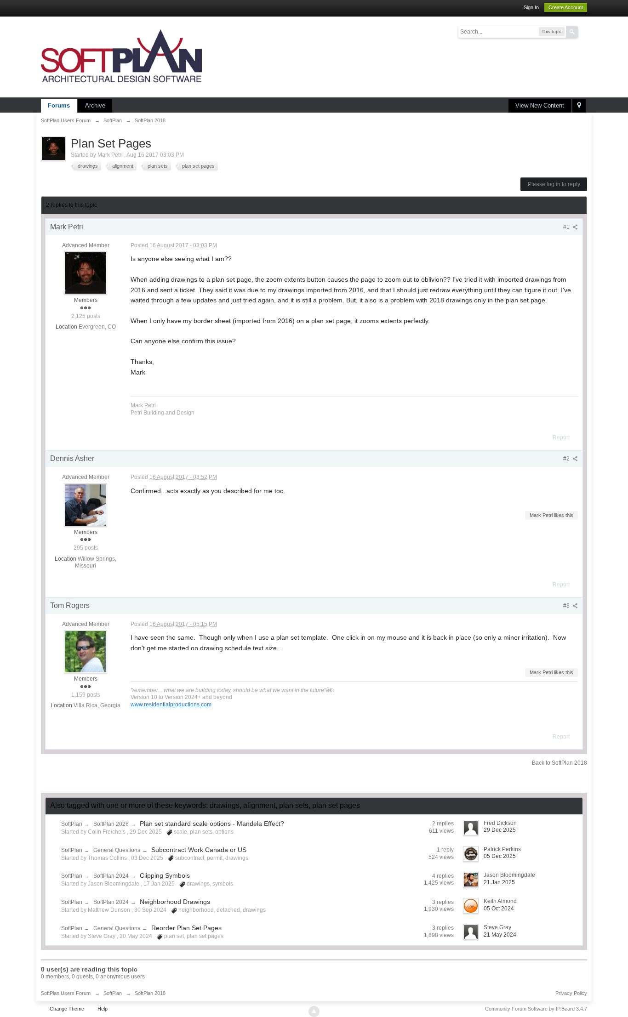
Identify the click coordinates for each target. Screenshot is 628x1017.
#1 (567, 227)
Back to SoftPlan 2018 (559, 763)
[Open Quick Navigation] (579, 106)
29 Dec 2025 (500, 830)
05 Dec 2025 (500, 856)
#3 (567, 605)
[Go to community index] (121, 56)
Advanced (583, 31)
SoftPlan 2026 (111, 824)
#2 (567, 458)
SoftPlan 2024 (111, 876)
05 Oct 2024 (499, 908)
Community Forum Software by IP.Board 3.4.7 (536, 1008)
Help (102, 1008)
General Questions (116, 850)
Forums (59, 105)
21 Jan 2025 (499, 882)
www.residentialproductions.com (171, 704)
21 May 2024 (500, 935)
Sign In (531, 7)
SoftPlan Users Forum (66, 993)
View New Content (539, 105)
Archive (95, 105)
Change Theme (67, 1008)
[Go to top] (314, 1011)
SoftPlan (71, 824)
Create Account (565, 7)
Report (561, 437)
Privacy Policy (571, 993)
